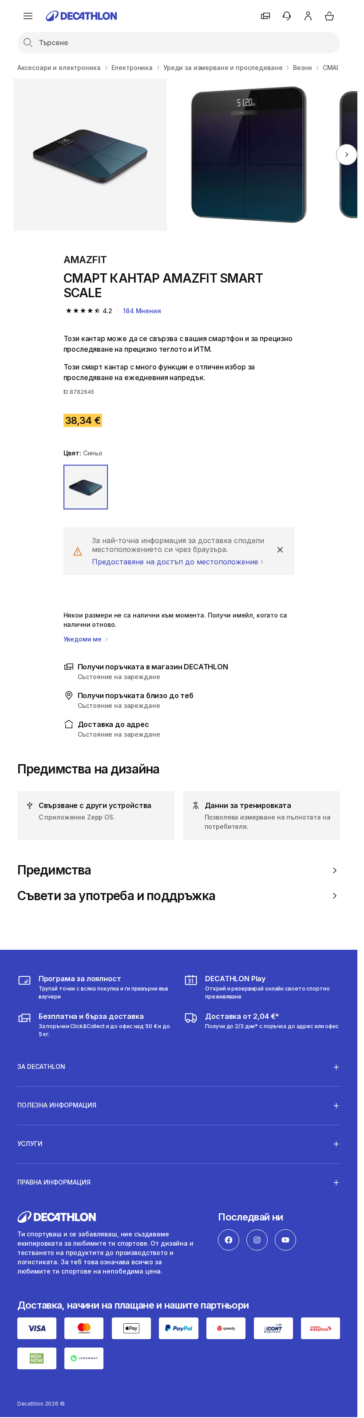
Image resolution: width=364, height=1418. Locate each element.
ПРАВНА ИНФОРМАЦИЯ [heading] (54, 1182)
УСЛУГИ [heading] (30, 1143)
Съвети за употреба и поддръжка (116, 896)
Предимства (54, 870)
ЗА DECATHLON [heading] (41, 1066)
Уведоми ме (83, 639)
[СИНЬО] (85, 487)
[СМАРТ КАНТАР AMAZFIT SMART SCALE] (90, 154)
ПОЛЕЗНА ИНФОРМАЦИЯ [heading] (56, 1105)
